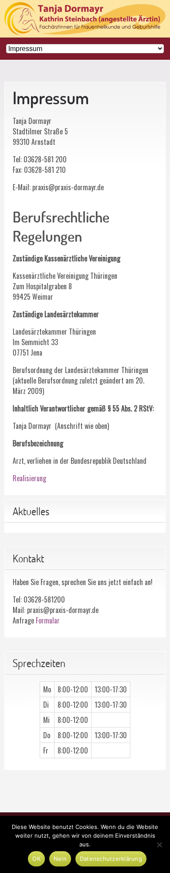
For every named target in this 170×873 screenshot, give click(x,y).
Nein (60, 858)
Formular (48, 620)
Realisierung (29, 478)
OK (36, 858)
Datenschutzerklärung (111, 858)
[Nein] (159, 844)
